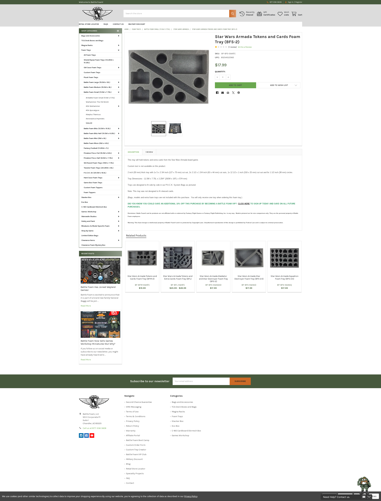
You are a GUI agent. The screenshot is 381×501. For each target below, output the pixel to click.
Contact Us (118, 24)
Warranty (130, 430)
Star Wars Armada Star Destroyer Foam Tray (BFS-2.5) (249, 277)
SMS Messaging (133, 407)
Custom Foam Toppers (93, 187)
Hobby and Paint (88, 221)
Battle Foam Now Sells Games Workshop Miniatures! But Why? (98, 342)
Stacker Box (86, 197)
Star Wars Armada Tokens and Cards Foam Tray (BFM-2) (142, 277)
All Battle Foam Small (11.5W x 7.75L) (100, 98)
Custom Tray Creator (136, 449)
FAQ (128, 478)
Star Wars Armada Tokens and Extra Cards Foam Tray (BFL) (177, 277)
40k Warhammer (93, 106)
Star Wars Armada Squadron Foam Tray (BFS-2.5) (284, 277)
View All (89, 123)
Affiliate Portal (133, 435)
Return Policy (132, 426)
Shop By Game (87, 231)
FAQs (106, 24)
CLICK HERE (244, 204)
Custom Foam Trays (92, 72)
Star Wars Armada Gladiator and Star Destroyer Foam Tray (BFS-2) (213, 279)
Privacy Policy (132, 421)
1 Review (149, 152)
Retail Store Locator (89, 24)
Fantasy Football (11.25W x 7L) (96, 148)
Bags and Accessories (90, 36)
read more (86, 306)
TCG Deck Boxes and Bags (92, 41)
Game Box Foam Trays (93, 183)
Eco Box (84, 202)
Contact (130, 483)
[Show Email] (364, 497)
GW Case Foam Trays (92, 67)
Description (133, 152)
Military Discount (136, 24)
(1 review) (232, 47)
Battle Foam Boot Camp (137, 440)
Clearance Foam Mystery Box (93, 245)
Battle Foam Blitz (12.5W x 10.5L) (97, 128)
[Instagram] (81, 435)
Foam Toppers (90, 192)
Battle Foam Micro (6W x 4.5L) (96, 143)
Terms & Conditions (135, 416)
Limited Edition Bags (89, 235)
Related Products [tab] (136, 235)
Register (298, 2)
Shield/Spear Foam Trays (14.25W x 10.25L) (99, 61)
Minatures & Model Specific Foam (95, 226)
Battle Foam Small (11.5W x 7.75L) (97, 92)
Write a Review (245, 47)
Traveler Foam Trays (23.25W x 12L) (98, 168)
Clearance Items (88, 240)
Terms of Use (132, 411)
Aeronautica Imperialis (95, 119)
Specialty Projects (135, 473)
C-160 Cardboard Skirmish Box (94, 207)
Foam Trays (86, 50)
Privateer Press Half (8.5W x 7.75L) (98, 158)
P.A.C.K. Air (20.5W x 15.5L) (95, 173)
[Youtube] (92, 435)
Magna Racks (87, 45)
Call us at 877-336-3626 (94, 428)
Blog (128, 464)
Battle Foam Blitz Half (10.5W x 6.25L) (99, 133)
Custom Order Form (135, 445)
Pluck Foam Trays (91, 77)
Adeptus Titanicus (93, 114)
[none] (169, 77)
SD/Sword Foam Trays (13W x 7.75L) (99, 163)
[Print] (228, 92)
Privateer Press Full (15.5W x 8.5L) (98, 153)
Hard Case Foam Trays (93, 178)
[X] (233, 92)
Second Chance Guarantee (139, 402)
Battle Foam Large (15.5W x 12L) (97, 82)
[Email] (222, 92)
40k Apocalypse (92, 110)
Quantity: (220, 71)
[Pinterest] (238, 92)
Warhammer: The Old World (97, 102)
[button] (279, 85)
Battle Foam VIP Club (136, 454)
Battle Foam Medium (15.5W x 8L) (97, 87)
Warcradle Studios (89, 216)
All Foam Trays (90, 55)
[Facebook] (217, 92)
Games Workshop (88, 212)
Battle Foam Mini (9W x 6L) (95, 138)
